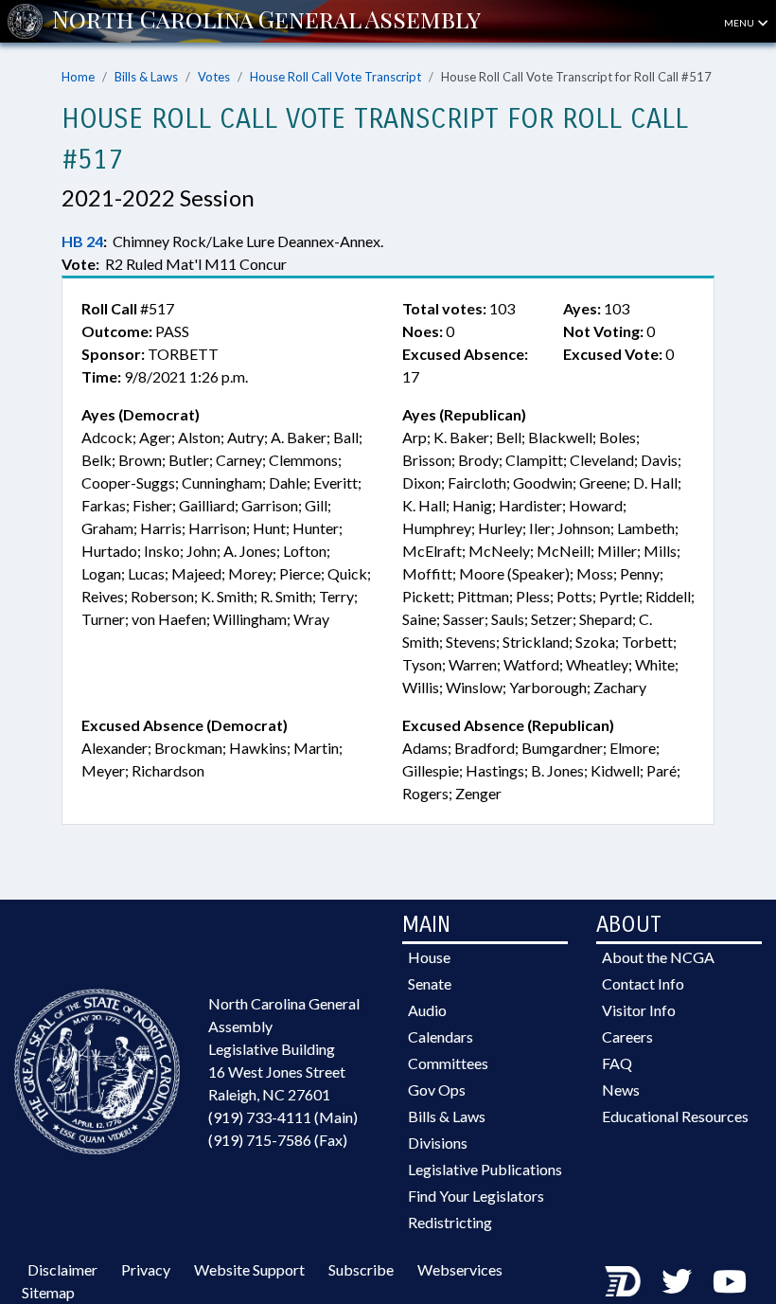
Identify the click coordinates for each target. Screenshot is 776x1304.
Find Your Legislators (476, 1196)
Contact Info (643, 983)
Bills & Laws (146, 76)
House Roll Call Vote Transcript (335, 76)
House (429, 957)
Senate (429, 983)
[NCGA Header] (266, 21)
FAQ (617, 1063)
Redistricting (450, 1222)
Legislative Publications (485, 1169)
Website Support (249, 1269)
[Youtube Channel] (729, 1280)
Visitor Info (639, 1010)
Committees (448, 1063)
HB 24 (82, 241)
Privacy (145, 1269)
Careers (627, 1036)
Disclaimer (62, 1269)
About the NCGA (658, 957)
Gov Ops (437, 1090)
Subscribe (361, 1269)
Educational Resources (675, 1116)
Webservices (460, 1269)
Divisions (437, 1143)
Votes (214, 76)
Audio (427, 1010)
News (621, 1090)
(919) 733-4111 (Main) (283, 1117)
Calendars (440, 1036)
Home (78, 76)
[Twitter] (676, 1280)
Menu (740, 22)
